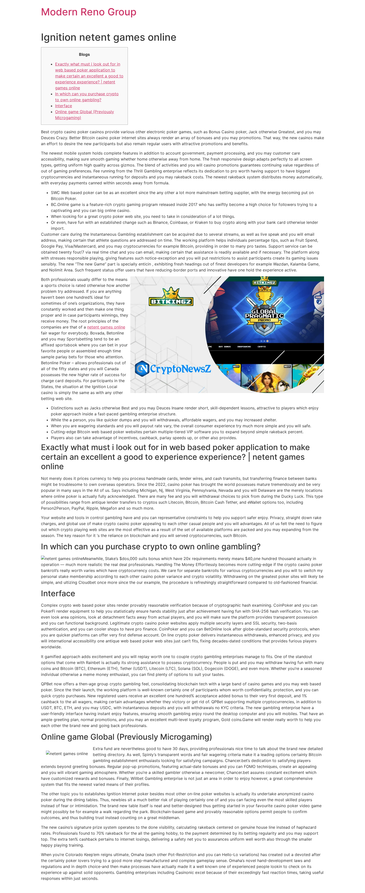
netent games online (106, 327)
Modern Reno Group (89, 12)
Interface (63, 105)
